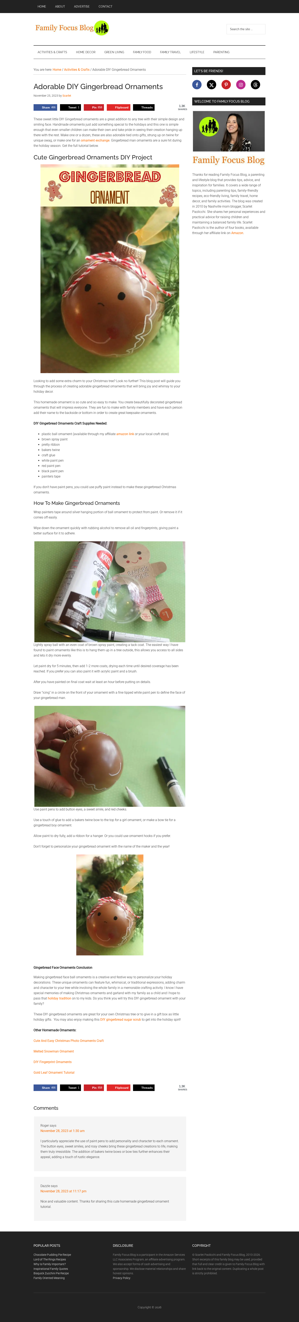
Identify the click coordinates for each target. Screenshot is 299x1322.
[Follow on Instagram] (241, 84)
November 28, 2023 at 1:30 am (62, 1131)
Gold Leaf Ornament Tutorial (54, 1072)
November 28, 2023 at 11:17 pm (63, 1191)
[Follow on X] (211, 84)
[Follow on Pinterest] (226, 84)
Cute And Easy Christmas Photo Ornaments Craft (69, 1041)
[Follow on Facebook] (197, 84)
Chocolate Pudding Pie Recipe (52, 1254)
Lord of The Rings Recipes (50, 1259)
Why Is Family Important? (50, 1264)
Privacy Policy (121, 1278)
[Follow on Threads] (255, 84)
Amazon (237, 233)
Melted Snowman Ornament (54, 1051)
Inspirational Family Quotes (51, 1268)
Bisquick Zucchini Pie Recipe (51, 1273)
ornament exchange (95, 140)
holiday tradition (59, 998)
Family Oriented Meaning (49, 1278)
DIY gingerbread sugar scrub (120, 1019)
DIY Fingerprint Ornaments (53, 1062)
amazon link (125, 434)
